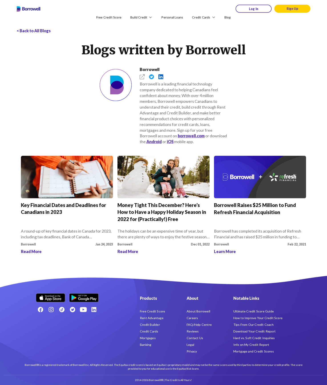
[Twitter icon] (72, 309)
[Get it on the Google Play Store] (84, 296)
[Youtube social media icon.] (83, 309)
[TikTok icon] (62, 309)
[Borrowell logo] (28, 9)
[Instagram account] (51, 309)
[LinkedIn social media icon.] (94, 309)
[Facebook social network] (40, 309)
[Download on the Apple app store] (50, 296)
